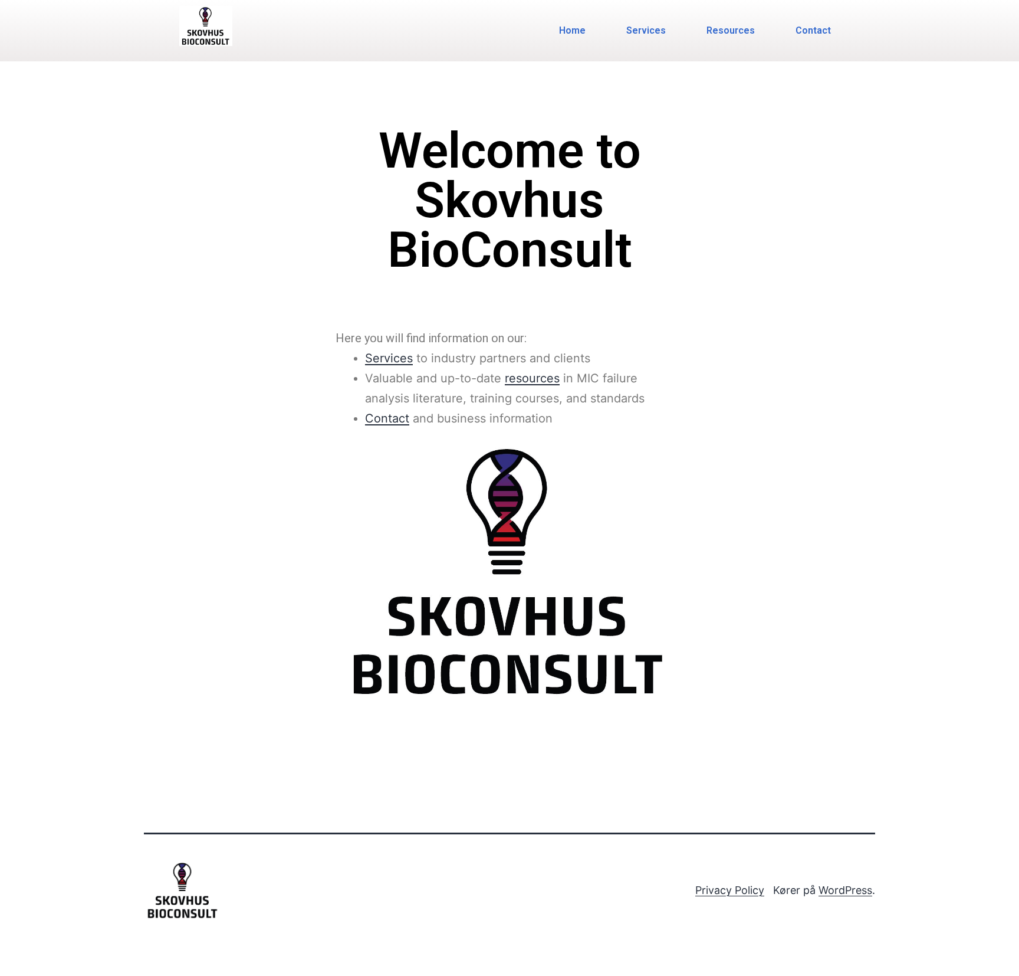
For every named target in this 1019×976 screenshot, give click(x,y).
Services (646, 30)
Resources (730, 30)
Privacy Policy (729, 890)
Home (572, 30)
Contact (813, 30)
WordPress (845, 890)
